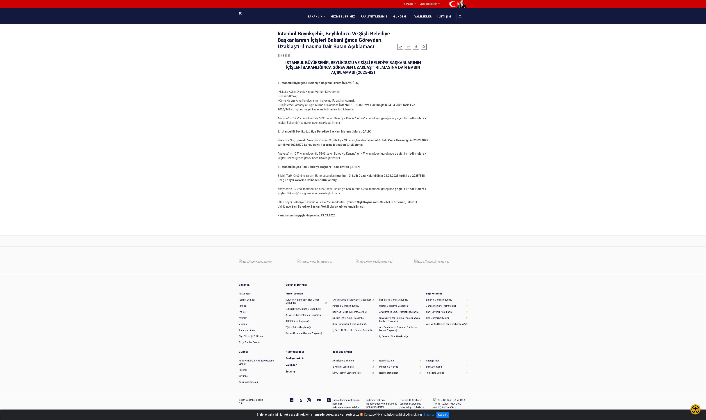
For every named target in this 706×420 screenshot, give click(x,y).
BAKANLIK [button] (314, 16)
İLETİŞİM (444, 16)
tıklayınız (428, 414)
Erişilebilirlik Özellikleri (411, 400)
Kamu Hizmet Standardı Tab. (346, 373)
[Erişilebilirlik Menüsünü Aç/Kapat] (695, 409)
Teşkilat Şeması (247, 300)
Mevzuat (243, 324)
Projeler (242, 312)
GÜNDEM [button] (399, 16)
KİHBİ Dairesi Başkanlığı (298, 321)
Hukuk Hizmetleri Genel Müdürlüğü (303, 309)
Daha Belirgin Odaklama (412, 407)
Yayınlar (243, 318)
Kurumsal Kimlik (247, 330)
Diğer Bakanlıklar (428, 4)
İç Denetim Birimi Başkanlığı (393, 336)
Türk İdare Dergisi (435, 373)
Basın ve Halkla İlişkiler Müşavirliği (349, 312)
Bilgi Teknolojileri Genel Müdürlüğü (349, 324)
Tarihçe (242, 306)
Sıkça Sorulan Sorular (249, 342)
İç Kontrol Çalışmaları (343, 367)
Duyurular (243, 376)
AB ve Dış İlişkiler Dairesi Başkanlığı (303, 315)
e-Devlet (408, 4)
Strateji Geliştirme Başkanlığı (393, 306)
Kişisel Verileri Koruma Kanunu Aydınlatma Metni (381, 405)
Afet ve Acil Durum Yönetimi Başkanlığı (446, 324)
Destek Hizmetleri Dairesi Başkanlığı (304, 333)
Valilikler (291, 365)
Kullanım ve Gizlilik (375, 400)
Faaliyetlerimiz (295, 358)
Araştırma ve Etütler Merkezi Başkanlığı (399, 312)
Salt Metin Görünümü (410, 404)
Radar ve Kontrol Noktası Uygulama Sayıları (256, 362)
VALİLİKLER (423, 16)
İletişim (290, 371)
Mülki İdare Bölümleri (343, 360)
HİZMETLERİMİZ (343, 16)
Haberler (243, 370)
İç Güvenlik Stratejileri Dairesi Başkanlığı (352, 330)
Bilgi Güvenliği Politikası (251, 336)
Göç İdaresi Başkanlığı (437, 318)
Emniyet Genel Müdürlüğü (439, 300)
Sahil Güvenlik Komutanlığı (439, 312)
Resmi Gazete (386, 360)
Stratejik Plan (432, 360)
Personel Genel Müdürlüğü (345, 306)
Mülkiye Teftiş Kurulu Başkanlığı (348, 318)
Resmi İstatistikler (388, 373)
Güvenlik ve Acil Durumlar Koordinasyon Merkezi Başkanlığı (399, 319)
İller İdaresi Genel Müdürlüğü (393, 300)
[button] (416, 47)
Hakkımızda (245, 293)
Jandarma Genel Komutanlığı (441, 306)
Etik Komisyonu (434, 367)
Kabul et (443, 414)
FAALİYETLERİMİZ (374, 16)
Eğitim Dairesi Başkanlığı (298, 327)
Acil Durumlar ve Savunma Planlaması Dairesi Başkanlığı (398, 329)
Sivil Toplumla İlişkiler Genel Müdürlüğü (352, 300)
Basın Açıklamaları (248, 382)
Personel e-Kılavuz (388, 367)
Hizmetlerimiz (295, 351)
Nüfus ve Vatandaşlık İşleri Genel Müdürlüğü (302, 301)
